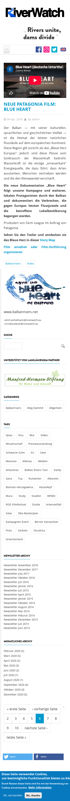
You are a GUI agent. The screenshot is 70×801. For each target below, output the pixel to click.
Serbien (23, 530)
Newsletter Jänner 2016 (18, 586)
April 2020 (10, 660)
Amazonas (12, 470)
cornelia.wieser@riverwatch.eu (21, 323)
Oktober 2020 (12, 689)
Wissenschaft (14, 444)
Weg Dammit (35, 408)
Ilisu (21, 435)
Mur (32, 435)
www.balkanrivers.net (21, 312)
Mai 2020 (9, 665)
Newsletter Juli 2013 (16, 624)
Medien (43, 461)
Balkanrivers (13, 263)
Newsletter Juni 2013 (17, 628)
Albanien (53, 478)
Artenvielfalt (53, 504)
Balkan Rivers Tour (36, 470)
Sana (9, 478)
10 (16, 728)
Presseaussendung (40, 444)
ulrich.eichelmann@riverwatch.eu (22, 320)
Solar (9, 513)
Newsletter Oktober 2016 (19, 577)
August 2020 (11, 680)
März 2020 (10, 656)
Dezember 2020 (13, 694)
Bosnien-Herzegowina (19, 487)
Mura (9, 496)
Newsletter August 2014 (19, 607)
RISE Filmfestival (16, 504)
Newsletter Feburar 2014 (19, 615)
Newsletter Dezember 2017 (21, 569)
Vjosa (9, 435)
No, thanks (33, 795)
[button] (18, 757)
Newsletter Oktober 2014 (19, 603)
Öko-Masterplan (28, 513)
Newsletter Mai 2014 (16, 611)
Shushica (39, 530)
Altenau (27, 461)
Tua (20, 478)
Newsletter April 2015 (17, 594)
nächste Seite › (36, 728)
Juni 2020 (9, 670)
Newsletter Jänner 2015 (18, 598)
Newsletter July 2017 (16, 573)
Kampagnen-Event (17, 522)
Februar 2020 (12, 651)
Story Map (47, 240)
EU (32, 452)
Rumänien (35, 478)
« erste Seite (16, 709)
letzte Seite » (16, 737)
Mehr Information (40, 787)
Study (22, 496)
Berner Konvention (46, 522)
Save (43, 452)
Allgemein (55, 408)
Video (30, 263)
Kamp (57, 470)
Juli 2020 (9, 675)
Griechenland (14, 539)
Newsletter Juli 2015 (16, 590)
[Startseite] (35, 12)
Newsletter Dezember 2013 (21, 619)
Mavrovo (11, 461)
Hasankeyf (45, 487)
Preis (9, 530)
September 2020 (14, 684)
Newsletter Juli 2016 (16, 582)
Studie (36, 504)
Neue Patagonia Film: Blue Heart (30, 106)
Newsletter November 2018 (21, 565)
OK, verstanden (12, 795)
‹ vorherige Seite (44, 709)
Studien (36, 496)
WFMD (51, 496)
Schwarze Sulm (15, 452)
